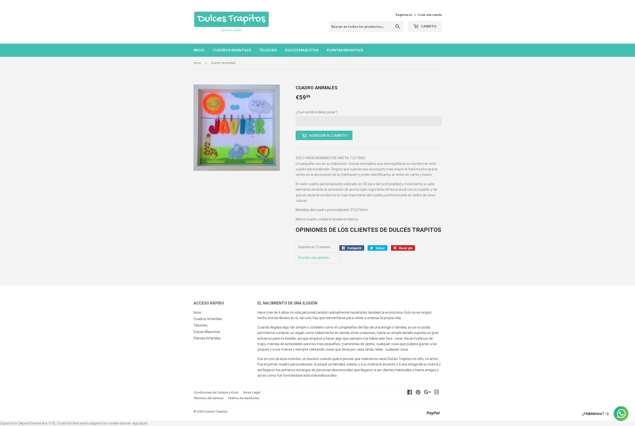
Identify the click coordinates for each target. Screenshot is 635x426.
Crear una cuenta (430, 15)
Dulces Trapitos (216, 411)
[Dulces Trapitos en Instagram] (436, 393)
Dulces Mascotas (301, 50)
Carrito (428, 26)
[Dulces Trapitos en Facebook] (409, 393)
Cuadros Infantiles (232, 50)
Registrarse (404, 15)
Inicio (199, 50)
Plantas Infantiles (345, 50)
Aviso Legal (251, 392)
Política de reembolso (243, 398)
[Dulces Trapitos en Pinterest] (418, 393)
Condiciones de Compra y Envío (216, 392)
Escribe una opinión (313, 258)
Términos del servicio (208, 398)
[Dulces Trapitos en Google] (427, 393)
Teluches (268, 50)
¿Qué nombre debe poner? (316, 112)
